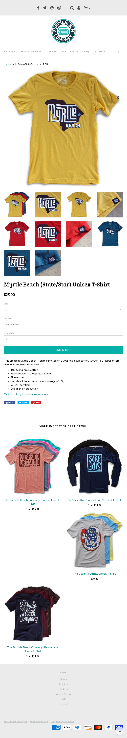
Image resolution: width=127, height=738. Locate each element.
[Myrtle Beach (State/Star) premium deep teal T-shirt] (110, 233)
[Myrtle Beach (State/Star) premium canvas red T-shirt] (17, 233)
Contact (117, 51)
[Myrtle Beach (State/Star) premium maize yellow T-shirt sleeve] (110, 204)
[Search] (71, 8)
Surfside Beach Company (16, 721)
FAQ (86, 51)
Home (7, 64)
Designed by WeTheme (62, 721)
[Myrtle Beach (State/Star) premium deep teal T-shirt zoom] (17, 262)
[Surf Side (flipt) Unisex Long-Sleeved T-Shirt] (94, 466)
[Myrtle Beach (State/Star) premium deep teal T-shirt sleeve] (48, 262)
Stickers (63, 689)
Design (51, 51)
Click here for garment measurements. (26, 394)
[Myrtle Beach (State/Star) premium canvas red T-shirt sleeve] (79, 233)
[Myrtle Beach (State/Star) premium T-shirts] (17, 204)
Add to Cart (63, 350)
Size (6, 303)
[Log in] (79, 8)
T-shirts (63, 684)
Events (100, 51)
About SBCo (63, 694)
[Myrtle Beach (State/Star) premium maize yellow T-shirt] (79, 204)
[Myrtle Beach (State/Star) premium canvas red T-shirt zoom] (48, 233)
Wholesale (70, 51)
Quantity (9, 333)
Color (7, 318)
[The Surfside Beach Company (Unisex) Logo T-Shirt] (32, 466)
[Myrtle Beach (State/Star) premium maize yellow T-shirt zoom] (48, 204)
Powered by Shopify (39, 721)
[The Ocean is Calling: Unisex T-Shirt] (94, 540)
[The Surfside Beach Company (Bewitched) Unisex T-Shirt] (32, 613)
